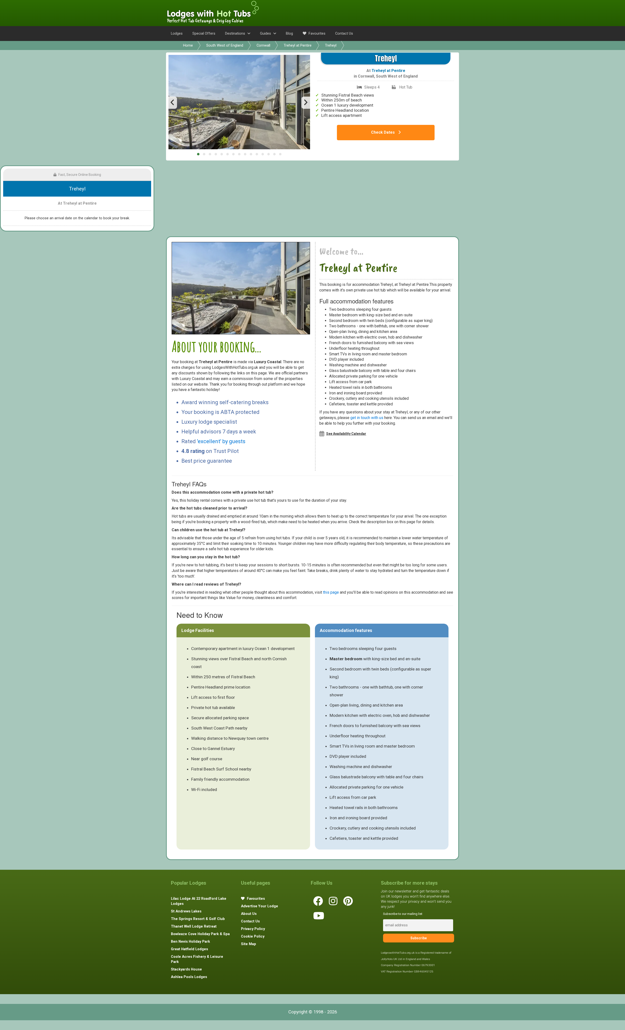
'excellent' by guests (221, 441)
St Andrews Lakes (186, 911)
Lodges (177, 33)
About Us (249, 913)
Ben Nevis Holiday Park (190, 941)
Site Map (248, 944)
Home (188, 45)
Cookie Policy (252, 936)
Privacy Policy (253, 929)
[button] (198, 154)
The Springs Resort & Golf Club (198, 919)
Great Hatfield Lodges (189, 949)
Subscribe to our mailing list (402, 914)
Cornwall (263, 45)
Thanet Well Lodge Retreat (194, 926)
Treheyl (330, 45)
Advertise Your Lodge (259, 906)
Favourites (316, 33)
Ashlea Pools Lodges (189, 977)
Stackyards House (186, 969)
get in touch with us (366, 417)
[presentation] (172, 103)
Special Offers (203, 33)
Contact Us (344, 33)
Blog (289, 33)
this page (331, 592)
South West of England (224, 45)
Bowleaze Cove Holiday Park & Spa (200, 934)
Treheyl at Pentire (298, 45)
